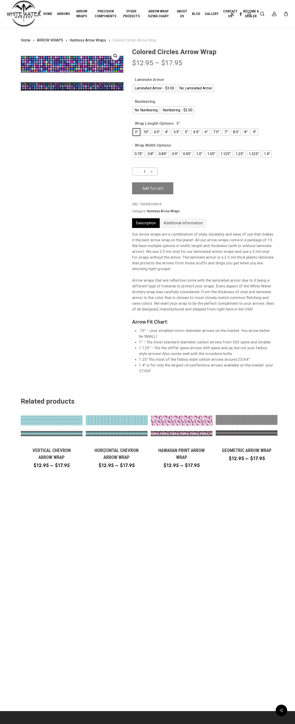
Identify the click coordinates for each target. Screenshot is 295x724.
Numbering (145, 101)
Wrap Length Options (154, 123)
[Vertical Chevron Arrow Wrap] (52, 426)
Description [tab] (146, 223)
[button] (115, 56)
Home (25, 40)
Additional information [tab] (183, 223)
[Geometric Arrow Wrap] (246, 426)
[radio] (154, 88)
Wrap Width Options (153, 145)
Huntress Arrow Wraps (88, 40)
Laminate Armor (149, 80)
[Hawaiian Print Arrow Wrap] (181, 426)
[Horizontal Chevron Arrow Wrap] (117, 426)
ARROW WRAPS (50, 40)
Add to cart (152, 188)
